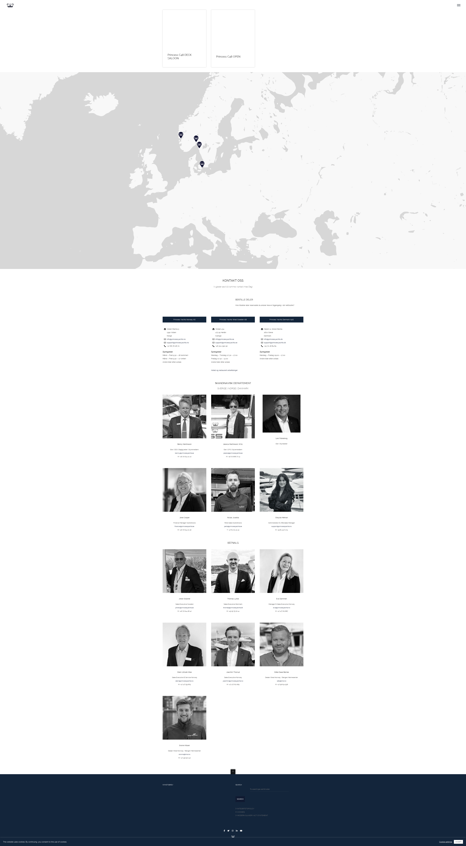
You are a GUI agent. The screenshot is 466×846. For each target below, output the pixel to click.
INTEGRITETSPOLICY (245, 809)
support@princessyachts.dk (275, 343)
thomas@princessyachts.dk (233, 608)
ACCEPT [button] (458, 842)
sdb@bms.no (281, 681)
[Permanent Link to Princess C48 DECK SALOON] (184, 30)
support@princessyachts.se (226, 343)
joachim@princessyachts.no (233, 681)
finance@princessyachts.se (184, 526)
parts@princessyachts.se (233, 526)
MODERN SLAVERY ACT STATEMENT (252, 815)
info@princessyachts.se (224, 339)
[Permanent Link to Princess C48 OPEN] (233, 30)
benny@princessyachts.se (184, 453)
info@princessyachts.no (176, 339)
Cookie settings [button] (445, 842)
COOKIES (241, 812)
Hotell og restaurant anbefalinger (224, 370)
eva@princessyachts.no (281, 608)
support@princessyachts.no (178, 343)
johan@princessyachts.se (184, 608)
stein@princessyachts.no (184, 681)
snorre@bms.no (184, 754)
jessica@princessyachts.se (233, 453)
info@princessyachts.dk (273, 339)
